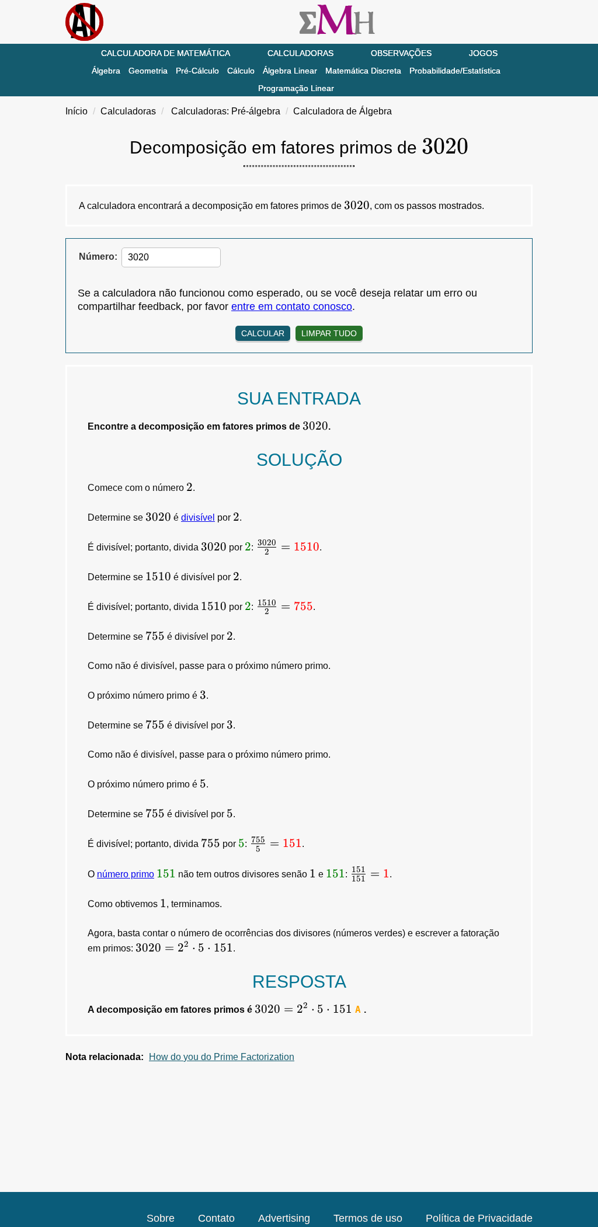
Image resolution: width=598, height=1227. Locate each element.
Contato (216, 1218)
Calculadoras (300, 53)
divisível (198, 517)
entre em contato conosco (291, 306)
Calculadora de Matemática (165, 53)
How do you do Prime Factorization (221, 1057)
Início (76, 111)
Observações (401, 53)
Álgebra (106, 70)
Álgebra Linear (290, 70)
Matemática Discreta (363, 70)
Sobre (161, 1218)
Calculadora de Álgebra (342, 111)
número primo (125, 874)
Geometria (148, 70)
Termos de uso (367, 1218)
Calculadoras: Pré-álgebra (225, 111)
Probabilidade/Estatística (454, 70)
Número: (98, 257)
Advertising (284, 1218)
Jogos (483, 53)
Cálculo (241, 70)
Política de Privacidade (479, 1218)
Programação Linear (296, 88)
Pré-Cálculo (197, 70)
